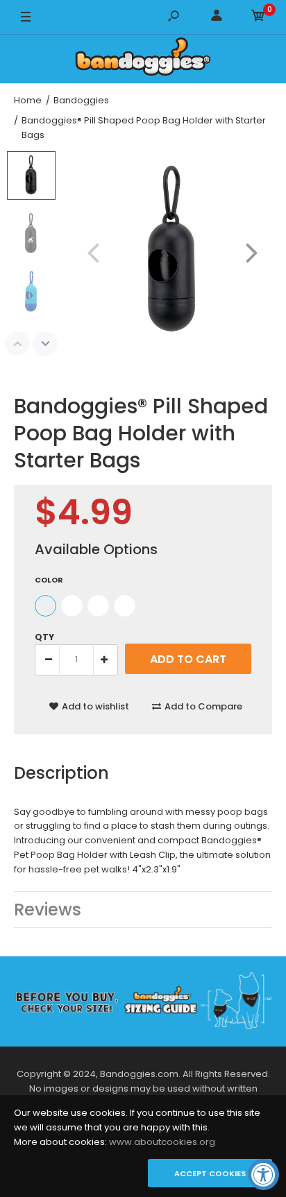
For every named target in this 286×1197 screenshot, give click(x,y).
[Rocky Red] (98, 606)
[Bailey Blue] (72, 606)
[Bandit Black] (45, 606)
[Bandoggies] (143, 59)
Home (28, 100)
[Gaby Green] (124, 606)
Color (49, 579)
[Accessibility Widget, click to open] (263, 1174)
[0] (258, 17)
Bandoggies (81, 100)
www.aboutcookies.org (162, 1141)
